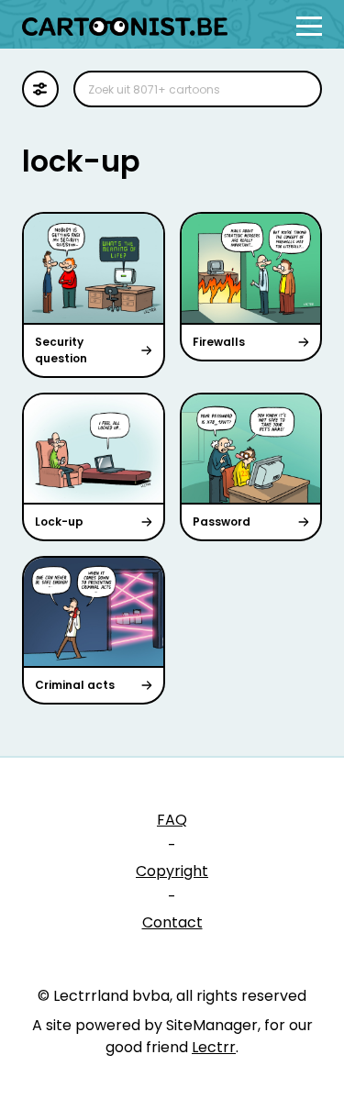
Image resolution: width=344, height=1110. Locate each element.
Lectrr (214, 1047)
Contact (172, 922)
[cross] (296, 89)
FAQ (172, 819)
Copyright (172, 871)
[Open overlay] (309, 26)
